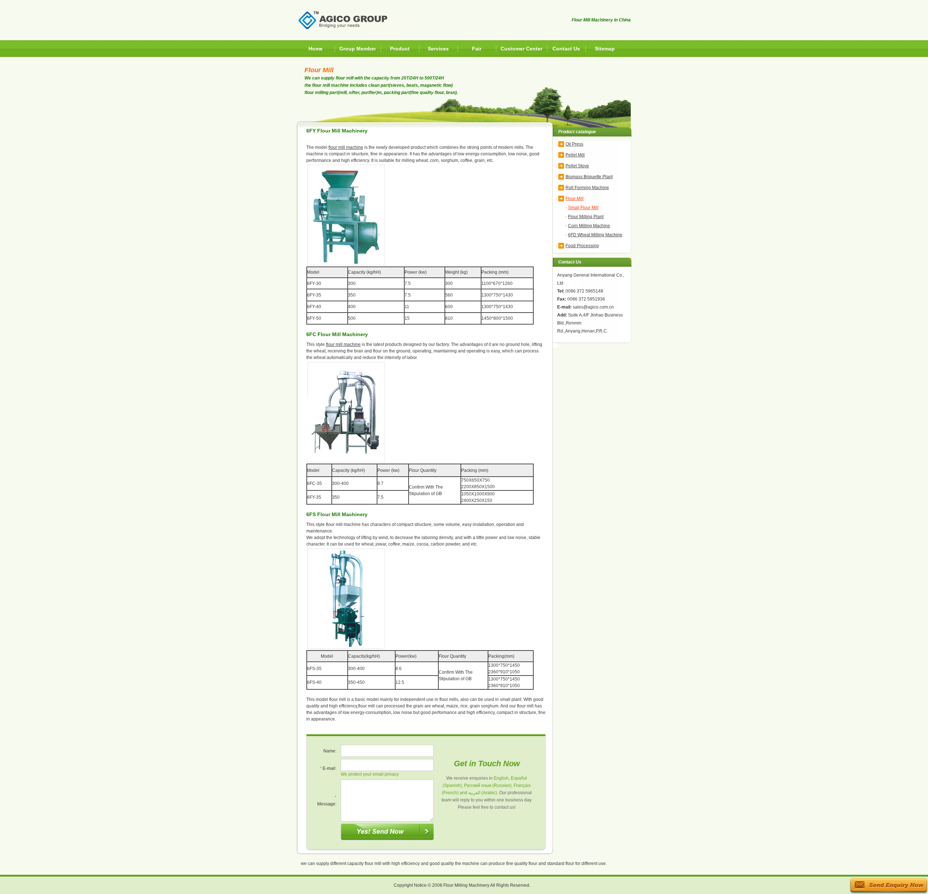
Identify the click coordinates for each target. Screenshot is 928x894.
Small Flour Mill (583, 207)
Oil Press (574, 144)
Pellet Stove (577, 165)
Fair (476, 49)
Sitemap (605, 49)
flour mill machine (345, 147)
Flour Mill (575, 198)
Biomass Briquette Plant (589, 176)
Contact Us (566, 49)
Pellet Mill (575, 155)
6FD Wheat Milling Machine (595, 234)
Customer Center (521, 49)
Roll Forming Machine (587, 187)
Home (315, 49)
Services (438, 49)
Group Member (357, 49)
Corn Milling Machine (589, 225)
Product (400, 49)
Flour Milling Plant (586, 216)
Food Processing (582, 245)
